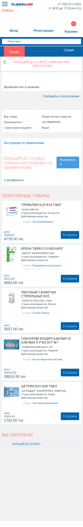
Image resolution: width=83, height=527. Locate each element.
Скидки (69, 50)
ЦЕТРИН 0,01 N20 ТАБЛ (39, 386)
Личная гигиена (40, 313)
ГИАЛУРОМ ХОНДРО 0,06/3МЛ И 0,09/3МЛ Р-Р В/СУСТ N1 (46, 340)
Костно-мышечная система (47, 359)
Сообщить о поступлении (61, 96)
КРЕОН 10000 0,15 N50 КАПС (42, 248)
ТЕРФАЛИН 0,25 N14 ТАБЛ (41, 205)
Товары (14, 52)
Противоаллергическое (45, 403)
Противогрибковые (42, 222)
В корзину (70, 235)
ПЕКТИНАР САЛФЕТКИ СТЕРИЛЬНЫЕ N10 (38, 294)
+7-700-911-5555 (69, 4)
